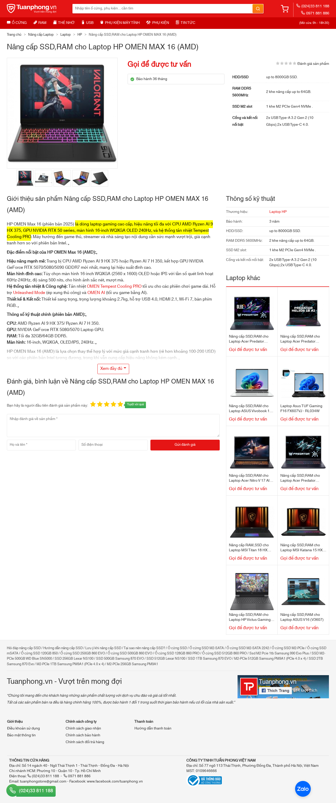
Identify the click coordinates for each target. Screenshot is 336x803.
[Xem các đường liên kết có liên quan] (96, 253)
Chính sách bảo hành (83, 735)
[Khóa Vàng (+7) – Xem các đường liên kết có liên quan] (18, 306)
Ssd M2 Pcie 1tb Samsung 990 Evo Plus (279, 653)
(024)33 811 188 (315, 6)
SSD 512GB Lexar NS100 (165, 658)
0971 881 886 (317, 13)
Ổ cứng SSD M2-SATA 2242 (248, 648)
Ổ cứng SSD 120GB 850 (39, 653)
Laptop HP (278, 211)
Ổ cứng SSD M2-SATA (207, 648)
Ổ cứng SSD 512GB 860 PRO (224, 653)
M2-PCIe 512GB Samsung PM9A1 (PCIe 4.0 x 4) (270, 658)
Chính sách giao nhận (83, 728)
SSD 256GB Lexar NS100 (74, 658)
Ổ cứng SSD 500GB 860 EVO (130, 653)
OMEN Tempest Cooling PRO (114, 286)
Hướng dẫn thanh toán (152, 728)
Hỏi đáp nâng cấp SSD (24, 648)
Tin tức (188, 22)
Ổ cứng (19, 22)
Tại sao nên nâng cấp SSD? (144, 648)
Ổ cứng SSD (177, 648)
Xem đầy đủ (111, 368)
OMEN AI (96, 293)
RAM (42, 22)
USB (89, 22)
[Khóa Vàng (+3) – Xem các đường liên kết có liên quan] (95, 343)
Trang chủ (14, 35)
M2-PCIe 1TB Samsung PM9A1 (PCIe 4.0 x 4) (70, 664)
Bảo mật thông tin (21, 735)
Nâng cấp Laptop (41, 35)
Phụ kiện (160, 22)
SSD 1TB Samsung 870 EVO (210, 658)
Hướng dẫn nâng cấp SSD (63, 648)
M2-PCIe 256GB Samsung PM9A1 (132, 664)
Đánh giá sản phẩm (313, 63)
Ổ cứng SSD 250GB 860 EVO (82, 653)
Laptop (65, 35)
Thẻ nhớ (66, 22)
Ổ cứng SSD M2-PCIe (288, 648)
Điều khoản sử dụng (23, 728)
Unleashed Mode (29, 293)
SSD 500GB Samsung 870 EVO (120, 658)
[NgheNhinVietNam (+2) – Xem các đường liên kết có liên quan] (68, 244)
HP (79, 35)
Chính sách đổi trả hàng (85, 742)
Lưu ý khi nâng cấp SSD (103, 648)
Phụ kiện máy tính (122, 22)
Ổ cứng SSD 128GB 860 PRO (177, 653)
